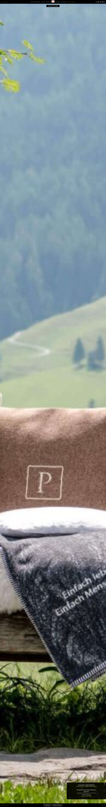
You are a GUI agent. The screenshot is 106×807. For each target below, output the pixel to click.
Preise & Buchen (57, 805)
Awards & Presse (5, 805)
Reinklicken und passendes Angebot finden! (86, 786)
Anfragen (47, 805)
